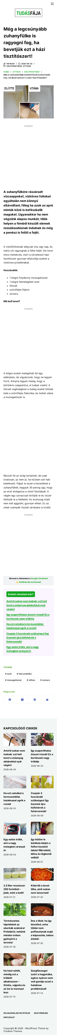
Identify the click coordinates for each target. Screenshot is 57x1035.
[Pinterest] (35, 699)
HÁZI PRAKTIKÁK (14, 66)
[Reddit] (47, 699)
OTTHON (27, 66)
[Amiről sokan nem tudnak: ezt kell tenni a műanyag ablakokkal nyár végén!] (14, 739)
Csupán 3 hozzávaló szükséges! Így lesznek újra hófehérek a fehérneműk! (27, 637)
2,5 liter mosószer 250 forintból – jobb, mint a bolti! (14, 889)
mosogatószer (13, 680)
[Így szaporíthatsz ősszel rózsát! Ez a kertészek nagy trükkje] (42, 739)
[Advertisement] (28, 157)
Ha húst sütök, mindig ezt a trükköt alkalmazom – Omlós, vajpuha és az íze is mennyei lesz (14, 981)
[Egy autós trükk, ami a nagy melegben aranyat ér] (14, 828)
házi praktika (24, 673)
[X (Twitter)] (22, 699)
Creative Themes (12, 1031)
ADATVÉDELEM (41, 1013)
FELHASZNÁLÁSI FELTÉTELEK (16, 1013)
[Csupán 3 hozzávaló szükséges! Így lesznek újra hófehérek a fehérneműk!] (42, 782)
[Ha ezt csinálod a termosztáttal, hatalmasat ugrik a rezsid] (14, 782)
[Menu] (52, 3)
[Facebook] (10, 699)
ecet (8, 673)
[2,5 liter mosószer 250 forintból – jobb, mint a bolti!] (14, 874)
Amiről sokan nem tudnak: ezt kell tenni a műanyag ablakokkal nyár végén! (26, 605)
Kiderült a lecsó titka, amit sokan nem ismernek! (40, 889)
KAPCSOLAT (9, 1017)
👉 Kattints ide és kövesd (28, 582)
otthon (31, 680)
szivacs (45, 680)
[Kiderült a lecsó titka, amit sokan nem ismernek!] (42, 874)
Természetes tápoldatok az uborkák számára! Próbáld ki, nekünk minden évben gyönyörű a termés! (14, 931)
